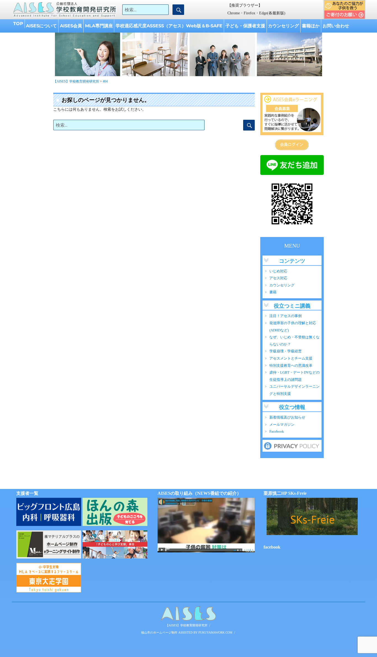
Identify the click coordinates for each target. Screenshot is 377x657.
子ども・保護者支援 (245, 25)
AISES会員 (71, 25)
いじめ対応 (278, 271)
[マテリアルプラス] (48, 544)
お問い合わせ (336, 25)
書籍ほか (311, 25)
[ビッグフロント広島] (48, 512)
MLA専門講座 (99, 25)
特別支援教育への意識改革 (290, 366)
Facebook (276, 431)
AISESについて (41, 25)
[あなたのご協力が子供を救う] (115, 544)
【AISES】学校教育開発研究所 (187, 625)
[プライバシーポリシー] (292, 445)
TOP (18, 23)
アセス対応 (278, 278)
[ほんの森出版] (115, 512)
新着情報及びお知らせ (287, 417)
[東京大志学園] (48, 577)
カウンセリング (283, 25)
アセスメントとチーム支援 (290, 358)
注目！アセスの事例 (285, 316)
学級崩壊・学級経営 (285, 351)
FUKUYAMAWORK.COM (215, 632)
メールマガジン (281, 425)
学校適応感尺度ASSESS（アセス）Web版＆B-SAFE (169, 25)
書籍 (273, 292)
